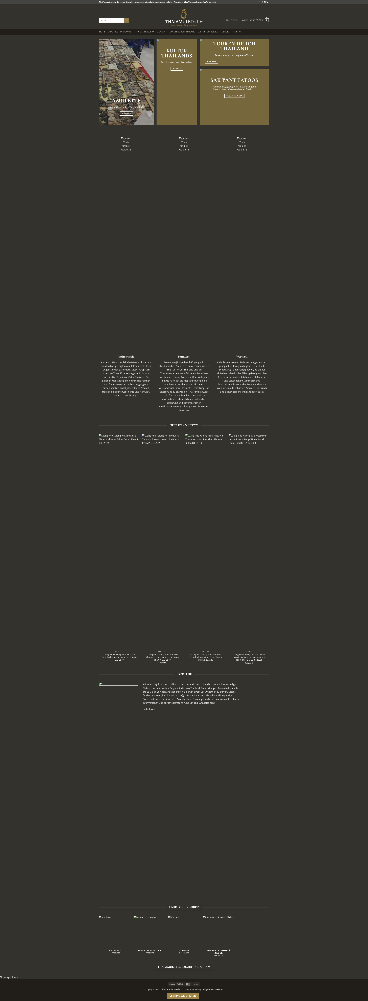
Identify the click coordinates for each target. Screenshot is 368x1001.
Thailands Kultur (145, 32)
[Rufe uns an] (267, 2)
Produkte (125, 32)
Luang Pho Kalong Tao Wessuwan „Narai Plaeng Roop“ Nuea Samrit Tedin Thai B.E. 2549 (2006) (249, 657)
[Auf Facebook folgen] (259, 2)
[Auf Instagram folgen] (262, 2)
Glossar (226, 32)
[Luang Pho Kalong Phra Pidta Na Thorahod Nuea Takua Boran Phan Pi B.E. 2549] (119, 541)
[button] (232, 20)
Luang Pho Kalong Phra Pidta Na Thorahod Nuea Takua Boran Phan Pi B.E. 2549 (119, 657)
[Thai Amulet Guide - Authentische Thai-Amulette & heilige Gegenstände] (184, 16)
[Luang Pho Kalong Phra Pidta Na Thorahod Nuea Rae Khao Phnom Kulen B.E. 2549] (205, 541)
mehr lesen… (150, 709)
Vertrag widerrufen (183, 995)
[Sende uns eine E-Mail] (265, 2)
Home (102, 32)
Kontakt (237, 32)
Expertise (113, 32)
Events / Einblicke (208, 32)
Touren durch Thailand (181, 32)
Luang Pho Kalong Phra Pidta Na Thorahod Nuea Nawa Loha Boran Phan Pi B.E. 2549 (162, 657)
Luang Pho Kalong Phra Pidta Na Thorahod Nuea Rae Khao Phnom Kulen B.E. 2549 (206, 657)
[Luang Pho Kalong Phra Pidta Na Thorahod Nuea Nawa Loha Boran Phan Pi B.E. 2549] (162, 541)
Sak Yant (161, 32)
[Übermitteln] (126, 20)
